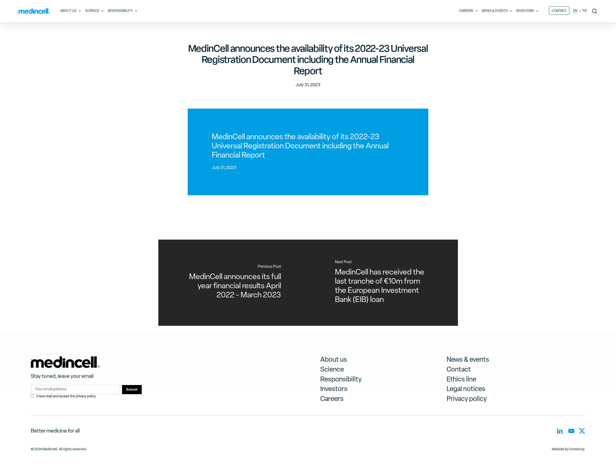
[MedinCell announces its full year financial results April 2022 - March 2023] (233, 283)
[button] (333, 360)
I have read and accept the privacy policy (66, 396)
